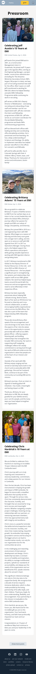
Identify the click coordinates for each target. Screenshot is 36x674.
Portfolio (11, 662)
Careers (18, 662)
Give (24, 2)
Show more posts (18, 644)
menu (11, 3)
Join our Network (17, 659)
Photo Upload (10, 665)
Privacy (27, 665)
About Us (7, 659)
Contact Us (20, 665)
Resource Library (28, 662)
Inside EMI (28, 659)
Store (5, 662)
